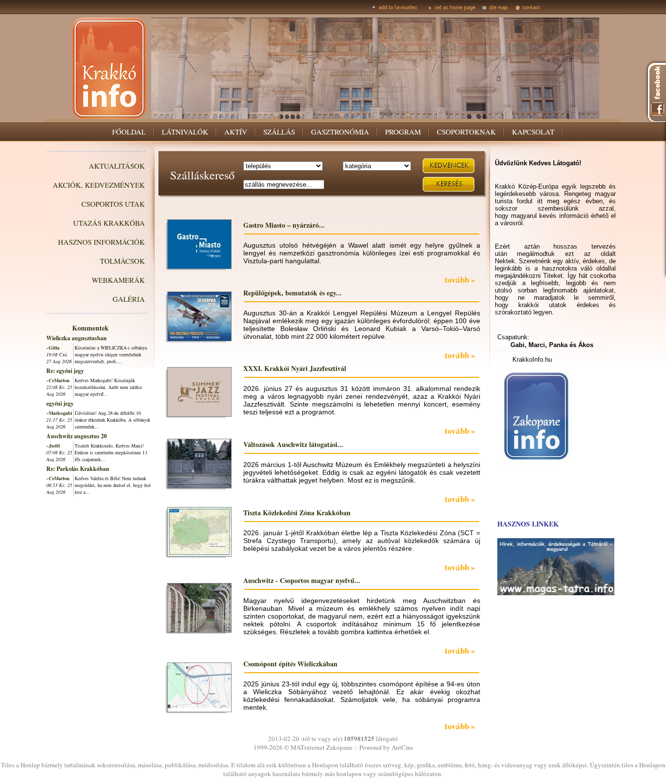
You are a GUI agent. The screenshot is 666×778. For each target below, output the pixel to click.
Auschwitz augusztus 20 (76, 436)
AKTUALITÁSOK (117, 166)
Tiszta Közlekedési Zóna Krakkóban (297, 512)
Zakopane (339, 747)
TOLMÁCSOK (122, 261)
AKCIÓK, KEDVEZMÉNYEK (99, 185)
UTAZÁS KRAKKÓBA (109, 223)
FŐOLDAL (129, 131)
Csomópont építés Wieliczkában (290, 664)
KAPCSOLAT (533, 131)
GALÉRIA (129, 299)
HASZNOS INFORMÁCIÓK (101, 242)
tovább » (460, 279)
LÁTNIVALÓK (185, 131)
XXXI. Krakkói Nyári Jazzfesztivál (294, 368)
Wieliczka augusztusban (76, 338)
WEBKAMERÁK (118, 280)
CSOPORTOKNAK (466, 131)
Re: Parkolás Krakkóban (77, 469)
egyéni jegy (60, 403)
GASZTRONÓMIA (340, 131)
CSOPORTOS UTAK (113, 204)
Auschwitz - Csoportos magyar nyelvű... (301, 580)
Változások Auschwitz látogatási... (293, 444)
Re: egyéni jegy (65, 371)
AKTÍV (235, 131)
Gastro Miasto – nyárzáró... (284, 225)
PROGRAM (403, 131)
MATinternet (308, 747)
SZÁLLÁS (279, 131)
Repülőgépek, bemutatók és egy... (292, 293)
